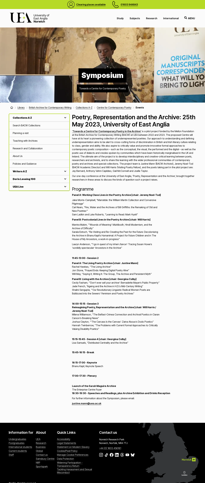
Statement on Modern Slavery (73, 446)
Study (120, 18)
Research (151, 18)
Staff (11, 454)
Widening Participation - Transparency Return (70, 464)
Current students (18, 450)
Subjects (135, 18)
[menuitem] (39, 125)
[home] (11, 107)
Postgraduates (16, 443)
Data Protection (65, 458)
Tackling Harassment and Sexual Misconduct (74, 471)
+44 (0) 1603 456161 (110, 448)
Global (39, 450)
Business (41, 446)
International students (20, 446)
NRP (38, 462)
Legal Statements (66, 443)
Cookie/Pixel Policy (67, 450)
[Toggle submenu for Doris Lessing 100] (64, 179)
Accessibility (63, 439)
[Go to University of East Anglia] (29, 18)
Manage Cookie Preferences (72, 454)
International (171, 18)
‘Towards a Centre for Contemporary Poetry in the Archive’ (106, 131)
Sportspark (42, 466)
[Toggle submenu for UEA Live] (64, 186)
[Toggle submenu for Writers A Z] (64, 171)
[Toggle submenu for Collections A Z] (64, 117)
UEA (38, 439)
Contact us (42, 454)
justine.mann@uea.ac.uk (86, 403)
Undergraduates (17, 439)
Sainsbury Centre (45, 458)
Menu (191, 18)
